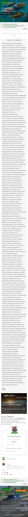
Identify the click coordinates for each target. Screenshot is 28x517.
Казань (9, 464)
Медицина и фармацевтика (10, 24)
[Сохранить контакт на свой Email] (2, 20)
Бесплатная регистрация (20, 490)
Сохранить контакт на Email (14, 448)
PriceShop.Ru (14, 514)
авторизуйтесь (4, 419)
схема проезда (11, 458)
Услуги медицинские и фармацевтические (14, 25)
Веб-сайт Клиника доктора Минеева (11, 15)
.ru (6, 2)
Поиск (17, 492)
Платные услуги (5, 496)
